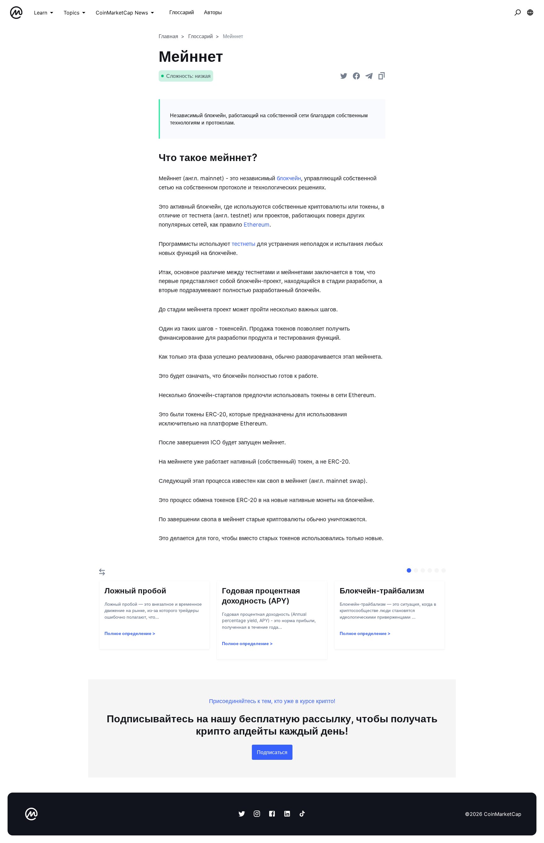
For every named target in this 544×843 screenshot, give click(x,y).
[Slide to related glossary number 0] (409, 570)
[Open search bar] (517, 12)
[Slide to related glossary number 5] (443, 570)
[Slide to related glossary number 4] (436, 570)
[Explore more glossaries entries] (102, 572)
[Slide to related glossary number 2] (423, 570)
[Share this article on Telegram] (369, 76)
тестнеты (243, 243)
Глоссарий (200, 36)
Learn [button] (40, 12)
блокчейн (289, 178)
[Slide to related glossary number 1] (416, 570)
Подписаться (272, 752)
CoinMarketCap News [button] (122, 12)
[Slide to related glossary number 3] (430, 570)
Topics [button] (71, 12)
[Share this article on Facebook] (356, 76)
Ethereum (256, 224)
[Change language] (530, 12)
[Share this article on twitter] (344, 76)
